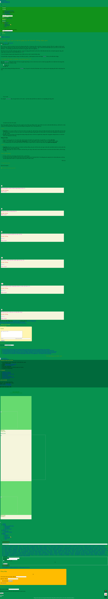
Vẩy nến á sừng (40, 554)
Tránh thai (55, 551)
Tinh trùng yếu (94, 550)
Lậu (102, 547)
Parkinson (6, 549)
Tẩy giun (32, 552)
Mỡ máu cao (34, 548)
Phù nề (19, 549)
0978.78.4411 (7, 364)
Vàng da (32, 554)
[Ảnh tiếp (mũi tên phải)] (1, 596)
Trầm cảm (69, 551)
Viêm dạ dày (47, 553)
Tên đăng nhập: (6, 558)
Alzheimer (4, 545)
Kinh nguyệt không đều (43, 547)
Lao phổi (77, 547)
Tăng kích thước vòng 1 (23, 552)
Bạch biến (24, 545)
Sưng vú (9, 550)
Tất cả (5, 539)
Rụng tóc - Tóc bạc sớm (63, 549)
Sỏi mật (30, 550)
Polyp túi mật (33, 549)
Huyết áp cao (98, 546)
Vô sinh (36, 554)
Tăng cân (97, 551)
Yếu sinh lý (72, 554)
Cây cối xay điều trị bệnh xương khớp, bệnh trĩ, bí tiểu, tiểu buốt (14, 286)
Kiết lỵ (49, 547)
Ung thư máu (90, 552)
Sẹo (21, 550)
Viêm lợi (72, 553)
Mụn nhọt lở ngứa (39, 548)
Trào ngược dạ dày (50, 551)
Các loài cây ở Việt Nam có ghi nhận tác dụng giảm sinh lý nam (13, 352)
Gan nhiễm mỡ (32, 546)
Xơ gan (56, 554)
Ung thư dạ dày (66, 552)
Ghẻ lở (37, 546)
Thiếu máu (73, 550)
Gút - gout (67, 546)
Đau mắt (87, 554)
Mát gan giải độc (15, 548)
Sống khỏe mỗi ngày (8, 18)
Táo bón (86, 551)
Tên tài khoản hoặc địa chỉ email (8, 576)
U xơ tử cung (19, 553)
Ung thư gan (72, 552)
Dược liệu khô (7, 11)
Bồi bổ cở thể (53, 545)
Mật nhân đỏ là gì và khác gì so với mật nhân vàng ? (11, 312)
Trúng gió (59, 551)
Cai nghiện (65, 545)
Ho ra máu (85, 546)
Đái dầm (96, 554)
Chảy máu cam (80, 545)
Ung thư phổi (95, 552)
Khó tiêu (37, 547)
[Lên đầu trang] (0, 522)
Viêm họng (60, 553)
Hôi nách (10, 547)
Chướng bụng (75, 545)
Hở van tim (20, 547)
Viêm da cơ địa (41, 553)
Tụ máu (39, 552)
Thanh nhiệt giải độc (61, 550)
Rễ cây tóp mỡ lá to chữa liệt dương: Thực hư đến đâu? (12, 349)
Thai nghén (55, 550)
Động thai (21, 555)
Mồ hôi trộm (29, 548)
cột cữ (44, 56)
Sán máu (5, 550)
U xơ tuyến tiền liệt (13, 553)
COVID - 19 (94, 545)
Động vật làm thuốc (26, 555)
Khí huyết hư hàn (26, 547)
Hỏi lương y (6, 22)
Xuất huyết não (46, 554)
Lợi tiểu (5, 548)
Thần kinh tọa (84, 550)
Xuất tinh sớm (52, 554)
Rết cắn (50, 549)
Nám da (82, 548)
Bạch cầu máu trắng (30, 545)
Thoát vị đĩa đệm (78, 550)
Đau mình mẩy (82, 554)
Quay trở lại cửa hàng (8, 31)
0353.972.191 (13, 364)
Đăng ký (1, 593)
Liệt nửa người (86, 547)
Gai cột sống (27, 546)
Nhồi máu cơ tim (77, 548)
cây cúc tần (8, 98)
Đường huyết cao (101, 554)
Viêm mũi (82, 553)
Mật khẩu (4, 578)
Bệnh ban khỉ (36, 545)
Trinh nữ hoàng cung (24, 551)
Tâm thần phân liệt (92, 551)
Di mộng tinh (10, 546)
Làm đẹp (96, 547)
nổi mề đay (101, 548)
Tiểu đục (19, 551)
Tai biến (47, 550)
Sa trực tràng (74, 549)
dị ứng (20, 546)
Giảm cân (55, 546)
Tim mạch (89, 550)
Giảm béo (51, 546)
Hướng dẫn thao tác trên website (8, 374)
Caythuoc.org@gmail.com (9, 365)
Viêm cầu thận (35, 553)
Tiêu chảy (98, 550)
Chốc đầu (90, 545)
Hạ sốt (28, 320)
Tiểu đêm (10, 551)
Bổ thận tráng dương (59, 545)
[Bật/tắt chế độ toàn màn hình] (2, 595)
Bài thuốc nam (12, 545)
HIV (74, 546)
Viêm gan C (56, 553)
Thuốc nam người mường (9, 10)
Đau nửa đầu (92, 554)
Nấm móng (91, 548)
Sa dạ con (69, 549)
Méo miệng (20, 548)
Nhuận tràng (72, 548)
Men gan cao (10, 548)
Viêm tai (92, 553)
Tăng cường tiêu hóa (7, 552)
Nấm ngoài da (96, 548)
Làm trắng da (92, 547)
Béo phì (17, 545)
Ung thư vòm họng (102, 552)
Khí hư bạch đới (32, 547)
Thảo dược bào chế (7, 13)
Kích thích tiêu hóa (60, 547)
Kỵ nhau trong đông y (67, 547)
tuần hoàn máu (77, 551)
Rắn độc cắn (46, 549)
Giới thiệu (4, 523)
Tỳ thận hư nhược (44, 552)
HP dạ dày (94, 546)
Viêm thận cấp (96, 553)
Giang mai (40, 546)
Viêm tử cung (18, 554)
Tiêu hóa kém (103, 550)
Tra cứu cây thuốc (5, 16)
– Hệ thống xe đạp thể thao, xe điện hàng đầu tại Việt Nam (15, 567)
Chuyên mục (2, 345)
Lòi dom (100, 547)
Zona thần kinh (77, 554)
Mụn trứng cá (45, 548)
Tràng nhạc (44, 551)
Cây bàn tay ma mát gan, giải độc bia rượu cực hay (11, 234)
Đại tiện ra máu (11, 555)
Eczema (23, 546)
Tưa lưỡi (29, 552)
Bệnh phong (41, 545)
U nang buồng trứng (56, 552)
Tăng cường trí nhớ (15, 552)
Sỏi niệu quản (35, 550)
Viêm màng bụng (77, 553)
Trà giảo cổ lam (31, 551)
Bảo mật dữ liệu (5, 375)
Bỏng (49, 545)
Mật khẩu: (5, 559)
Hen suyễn (71, 546)
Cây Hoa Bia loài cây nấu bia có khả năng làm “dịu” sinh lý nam (13, 351)
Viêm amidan (24, 553)
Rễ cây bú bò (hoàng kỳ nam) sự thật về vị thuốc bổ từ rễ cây (13, 350)
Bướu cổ (20, 545)
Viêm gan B (51, 553)
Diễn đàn (4, 21)
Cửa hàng (4, 524)
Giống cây (4, 15)
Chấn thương (86, 545)
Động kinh (17, 555)
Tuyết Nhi (11, 43)
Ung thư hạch (85, 552)
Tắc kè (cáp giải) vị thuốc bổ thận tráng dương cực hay (12, 188)
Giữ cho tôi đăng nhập (8, 560)
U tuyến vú (7, 553)
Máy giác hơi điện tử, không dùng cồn (9, 211)
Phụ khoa (22, 549)
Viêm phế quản (87, 553)
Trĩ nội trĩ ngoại (64, 551)
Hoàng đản (89, 546)
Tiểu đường (15, 551)
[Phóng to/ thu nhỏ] (3, 595)
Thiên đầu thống (68, 550)
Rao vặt (5, 536)
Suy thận (95, 549)
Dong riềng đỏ (16, 546)
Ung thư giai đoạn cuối (78, 552)
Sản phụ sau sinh (14, 550)
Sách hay (4, 19)
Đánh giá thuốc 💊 (7, 537)
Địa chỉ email (4, 589)
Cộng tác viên (6, 538)
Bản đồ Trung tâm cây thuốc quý (8, 377)
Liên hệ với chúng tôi (6, 378)
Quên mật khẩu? (3, 582)
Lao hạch (73, 547)
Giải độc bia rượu (46, 546)
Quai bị (38, 549)
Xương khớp (33, 320)
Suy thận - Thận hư (101, 549)
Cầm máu (6, 546)
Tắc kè (36, 552)
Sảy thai (19, 550)
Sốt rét (42, 550)
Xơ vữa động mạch (61, 554)
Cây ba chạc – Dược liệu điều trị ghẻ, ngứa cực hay (11, 260)
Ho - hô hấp (78, 546)
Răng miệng (42, 549)
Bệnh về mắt (46, 545)
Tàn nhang (82, 551)
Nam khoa (50, 548)
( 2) (24, 188)
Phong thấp (10, 549)
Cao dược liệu (7, 12)
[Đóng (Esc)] (0, 595)
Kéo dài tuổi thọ (53, 547)
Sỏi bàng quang (25, 550)
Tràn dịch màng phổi (38, 551)
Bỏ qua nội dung (3, 0)
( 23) (23, 260)
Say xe (78, 549)
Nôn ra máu (86, 548)
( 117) (29, 286)
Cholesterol (70, 545)
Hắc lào (16, 547)
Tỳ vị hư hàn (50, 552)
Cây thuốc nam (16, 320)
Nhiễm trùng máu (66, 548)
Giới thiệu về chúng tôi (6, 372)
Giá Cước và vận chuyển (6, 376)
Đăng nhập (5, 563)
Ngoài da (54, 548)
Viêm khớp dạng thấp (66, 553)
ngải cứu (6, 61)
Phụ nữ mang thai (27, 549)
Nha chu (61, 548)
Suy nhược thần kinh (89, 549)
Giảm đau (59, 546)
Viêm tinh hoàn (6, 554)
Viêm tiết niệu (12, 554)
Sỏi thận (39, 550)
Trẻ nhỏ (73, 551)
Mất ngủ (24, 548)
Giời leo (63, 546)
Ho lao (82, 546)
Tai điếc (51, 550)
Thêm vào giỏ (4, 191)
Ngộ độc (57, 548)
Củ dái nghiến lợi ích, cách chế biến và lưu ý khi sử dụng (12, 353)
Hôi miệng (6, 547)
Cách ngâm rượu (100, 545)
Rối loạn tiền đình (55, 549)
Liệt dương (81, 547)
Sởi (45, 550)
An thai (8, 545)
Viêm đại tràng (28, 554)
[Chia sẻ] (1, 595)
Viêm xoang (23, 554)
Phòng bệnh (15, 549)
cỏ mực (21, 68)
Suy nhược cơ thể (82, 549)
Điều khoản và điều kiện (6, 373)
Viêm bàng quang (30, 553)
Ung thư (62, 552)
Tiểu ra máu (6, 551)
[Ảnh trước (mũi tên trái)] (0, 596)
